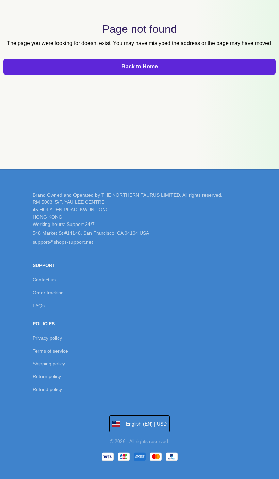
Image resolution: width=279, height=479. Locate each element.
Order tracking (48, 292)
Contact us (44, 279)
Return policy (47, 376)
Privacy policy (47, 338)
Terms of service (50, 351)
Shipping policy (49, 363)
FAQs (39, 305)
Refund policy (47, 389)
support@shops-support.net (63, 242)
